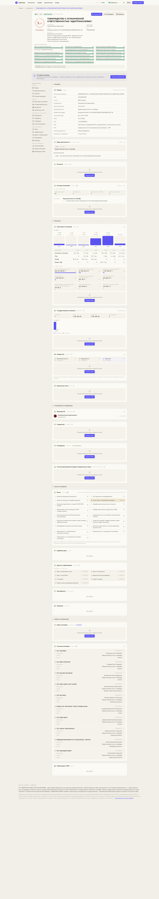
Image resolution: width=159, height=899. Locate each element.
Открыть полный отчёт (118, 77)
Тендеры (39, 2)
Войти (129, 2)
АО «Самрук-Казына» (75, 37)
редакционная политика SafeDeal (124, 798)
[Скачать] (124, 142)
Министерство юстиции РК (54, 34)
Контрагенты (31, 2)
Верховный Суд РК (77, 35)
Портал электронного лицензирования (58, 41)
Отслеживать (110, 14)
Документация (48, 2)
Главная (21, 8)
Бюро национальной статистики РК (57, 39)
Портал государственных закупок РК (57, 37)
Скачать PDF (97, 14)
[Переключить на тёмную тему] (124, 2)
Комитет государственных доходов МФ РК (59, 35)
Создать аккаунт (138, 2)
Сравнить (121, 14)
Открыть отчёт (89, 175)
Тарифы (57, 2)
